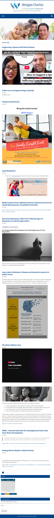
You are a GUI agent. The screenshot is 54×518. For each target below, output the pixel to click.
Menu (3, 16)
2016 (3, 490)
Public (7, 493)
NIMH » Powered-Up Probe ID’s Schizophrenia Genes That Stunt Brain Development (26, 443)
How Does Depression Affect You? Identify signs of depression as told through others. (22, 220)
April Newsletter (9, 171)
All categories (13, 493)
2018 (13, 490)
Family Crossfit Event (11, 102)
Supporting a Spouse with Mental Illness (18, 47)
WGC (5, 49)
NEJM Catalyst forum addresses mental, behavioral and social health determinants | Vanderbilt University (27, 203)
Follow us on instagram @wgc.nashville (18, 90)
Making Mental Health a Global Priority (18, 450)
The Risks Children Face (11, 345)
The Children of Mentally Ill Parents (14, 423)
